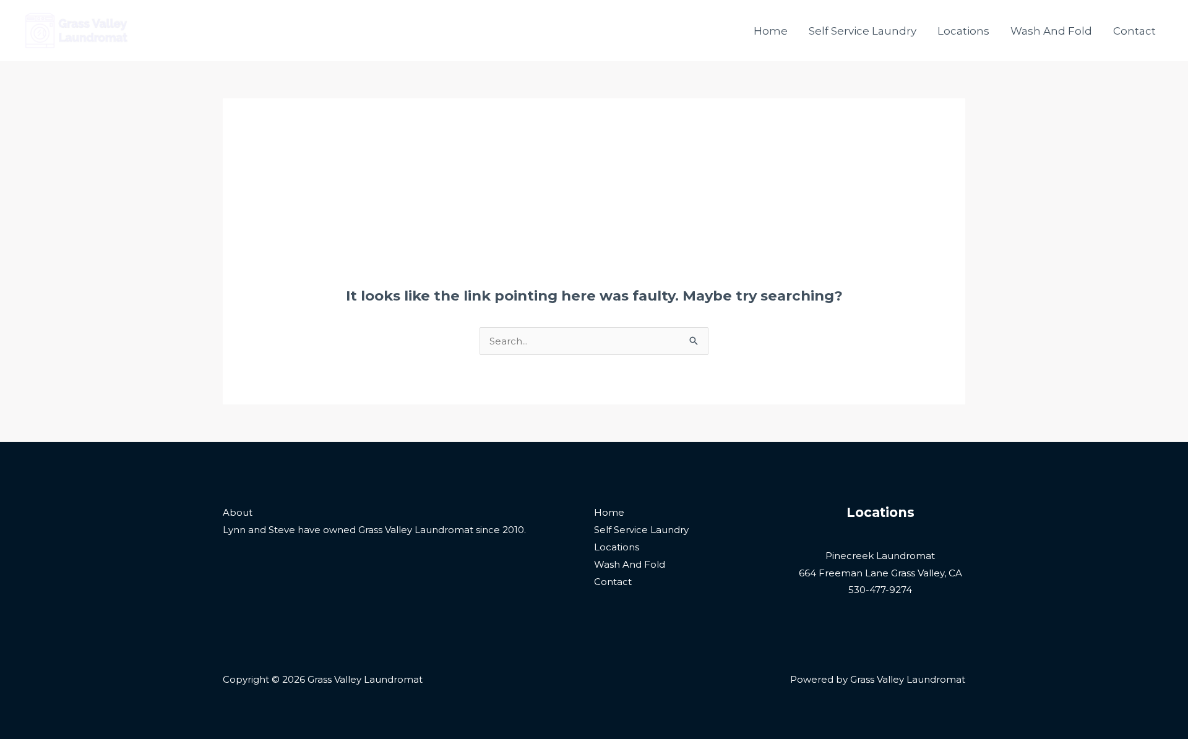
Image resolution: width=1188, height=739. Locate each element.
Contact (1134, 31)
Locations (963, 31)
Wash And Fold (1051, 31)
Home (771, 31)
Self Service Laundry (862, 31)
